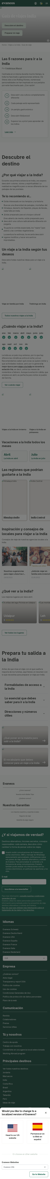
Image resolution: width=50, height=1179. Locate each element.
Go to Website (38, 1174)
